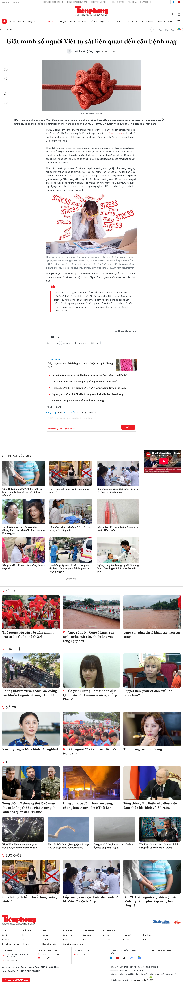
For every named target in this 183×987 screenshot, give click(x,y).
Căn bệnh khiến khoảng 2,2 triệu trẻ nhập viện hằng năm (69, 529)
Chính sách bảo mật (160, 951)
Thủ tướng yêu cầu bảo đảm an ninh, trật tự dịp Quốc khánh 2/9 (29, 634)
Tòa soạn (132, 2)
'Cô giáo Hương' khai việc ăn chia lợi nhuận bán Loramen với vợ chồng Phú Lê (90, 695)
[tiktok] (126, 958)
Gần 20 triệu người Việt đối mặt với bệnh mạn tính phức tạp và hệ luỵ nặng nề (22, 492)
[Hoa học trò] (177, 922)
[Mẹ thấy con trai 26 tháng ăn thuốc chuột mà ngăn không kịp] (126, 365)
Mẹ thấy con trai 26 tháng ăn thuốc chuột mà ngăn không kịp (80, 365)
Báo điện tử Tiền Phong (91, 11)
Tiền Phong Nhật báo (77, 2)
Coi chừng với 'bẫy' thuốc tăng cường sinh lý (69, 490)
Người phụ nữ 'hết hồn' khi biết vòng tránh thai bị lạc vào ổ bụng (87, 394)
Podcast (67, 930)
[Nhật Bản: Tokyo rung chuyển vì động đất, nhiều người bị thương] (23, 829)
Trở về (5, 101)
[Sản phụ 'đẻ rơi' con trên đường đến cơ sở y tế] (23, 550)
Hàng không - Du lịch (11, 944)
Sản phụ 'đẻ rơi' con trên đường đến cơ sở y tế (23, 567)
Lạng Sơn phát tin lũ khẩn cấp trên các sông (151, 634)
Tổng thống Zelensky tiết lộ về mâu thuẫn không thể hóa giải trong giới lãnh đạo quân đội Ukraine (29, 807)
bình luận (172, 29)
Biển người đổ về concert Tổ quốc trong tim (90, 751)
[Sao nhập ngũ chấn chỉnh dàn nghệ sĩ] (31, 729)
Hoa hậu (161, 21)
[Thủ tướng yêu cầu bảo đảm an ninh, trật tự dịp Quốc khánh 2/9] (31, 612)
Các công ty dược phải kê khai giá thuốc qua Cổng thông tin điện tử (89, 375)
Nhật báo (27, 930)
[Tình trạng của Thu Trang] (152, 729)
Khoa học (150, 21)
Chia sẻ (5, 78)
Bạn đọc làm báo (18, 979)
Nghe (5, 71)
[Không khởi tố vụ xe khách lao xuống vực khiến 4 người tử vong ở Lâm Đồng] (31, 670)
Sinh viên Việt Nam (99, 2)
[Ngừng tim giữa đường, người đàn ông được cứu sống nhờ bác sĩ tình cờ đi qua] (118, 550)
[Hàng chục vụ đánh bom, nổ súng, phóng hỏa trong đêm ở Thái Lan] (91, 783)
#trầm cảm (81, 342)
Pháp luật (82, 21)
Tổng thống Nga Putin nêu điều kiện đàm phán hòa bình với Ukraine (150, 805)
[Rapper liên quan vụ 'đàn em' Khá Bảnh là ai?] (152, 670)
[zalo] (132, 958)
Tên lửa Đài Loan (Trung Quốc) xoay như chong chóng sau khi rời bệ (68, 846)
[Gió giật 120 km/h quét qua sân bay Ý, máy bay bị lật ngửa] (114, 829)
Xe (113, 21)
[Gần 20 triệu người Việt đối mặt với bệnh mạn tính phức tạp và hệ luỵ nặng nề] (23, 473)
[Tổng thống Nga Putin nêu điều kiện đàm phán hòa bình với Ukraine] (152, 783)
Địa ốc (42, 21)
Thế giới (62, 21)
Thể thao (94, 21)
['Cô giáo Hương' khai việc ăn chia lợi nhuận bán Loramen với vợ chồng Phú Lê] (91, 670)
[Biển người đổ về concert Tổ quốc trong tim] (91, 729)
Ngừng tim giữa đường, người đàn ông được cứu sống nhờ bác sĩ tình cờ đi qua (118, 568)
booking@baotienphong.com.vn (54, 958)
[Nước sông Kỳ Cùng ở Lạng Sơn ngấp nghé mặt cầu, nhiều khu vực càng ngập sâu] (91, 612)
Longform (88, 930)
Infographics (110, 930)
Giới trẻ (72, 21)
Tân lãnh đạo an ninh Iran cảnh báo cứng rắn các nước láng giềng (159, 846)
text (160, 29)
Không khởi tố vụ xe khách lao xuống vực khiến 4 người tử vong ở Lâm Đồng (30, 693)
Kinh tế (21, 21)
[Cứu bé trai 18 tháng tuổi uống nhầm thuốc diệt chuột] (118, 511)
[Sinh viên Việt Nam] (161, 922)
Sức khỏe (52, 21)
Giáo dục (139, 21)
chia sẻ (154, 29)
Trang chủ (4, 21)
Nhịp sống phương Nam (73, 944)
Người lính (104, 21)
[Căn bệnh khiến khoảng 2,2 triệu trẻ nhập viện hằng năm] (70, 511)
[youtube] (179, 2)
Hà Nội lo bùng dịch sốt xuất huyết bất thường (78, 400)
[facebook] (174, 2)
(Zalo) (57, 954)
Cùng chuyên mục (17, 456)
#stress (67, 342)
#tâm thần (53, 342)
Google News (179, 29)
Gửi (128, 427)
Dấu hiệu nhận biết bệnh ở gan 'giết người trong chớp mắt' (84, 381)
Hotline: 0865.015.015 (53, 2)
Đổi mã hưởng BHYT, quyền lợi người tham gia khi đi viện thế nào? (89, 387)
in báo (166, 29)
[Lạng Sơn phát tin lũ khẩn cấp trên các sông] (152, 612)
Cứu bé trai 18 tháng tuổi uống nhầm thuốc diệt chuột (117, 529)
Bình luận (5, 93)
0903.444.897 (83, 954)
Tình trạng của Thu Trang (142, 749)
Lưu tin (5, 86)
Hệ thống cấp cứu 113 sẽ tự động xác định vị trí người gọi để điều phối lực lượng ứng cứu (69, 568)
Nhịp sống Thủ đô (49, 944)
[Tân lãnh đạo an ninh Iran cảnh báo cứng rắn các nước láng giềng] (160, 829)
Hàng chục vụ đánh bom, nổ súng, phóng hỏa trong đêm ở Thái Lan (88, 805)
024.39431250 (11, 960)
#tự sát (95, 342)
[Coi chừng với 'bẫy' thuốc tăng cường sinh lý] (70, 473)
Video (170, 21)
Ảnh (44, 930)
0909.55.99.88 (47, 954)
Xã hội (12, 21)
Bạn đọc (146, 939)
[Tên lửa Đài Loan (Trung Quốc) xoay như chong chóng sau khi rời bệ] (68, 829)
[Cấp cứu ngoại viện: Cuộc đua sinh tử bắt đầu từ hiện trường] (118, 473)
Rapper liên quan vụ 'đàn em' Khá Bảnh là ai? (147, 693)
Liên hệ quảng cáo (48, 951)
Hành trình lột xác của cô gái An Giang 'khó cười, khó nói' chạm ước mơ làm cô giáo (23, 530)
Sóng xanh (32, 21)
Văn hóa (120, 21)
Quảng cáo (145, 2)
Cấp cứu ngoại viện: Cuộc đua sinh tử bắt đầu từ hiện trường (117, 490)
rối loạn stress (114, 133)
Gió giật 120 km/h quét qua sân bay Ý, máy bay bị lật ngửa (114, 846)
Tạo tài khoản (68, 412)
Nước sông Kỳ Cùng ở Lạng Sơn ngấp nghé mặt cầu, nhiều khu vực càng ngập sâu (88, 636)
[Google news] (140, 958)
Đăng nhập (51, 412)
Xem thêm (178, 21)
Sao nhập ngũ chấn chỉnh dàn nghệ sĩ (30, 749)
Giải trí (130, 21)
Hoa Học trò (118, 2)
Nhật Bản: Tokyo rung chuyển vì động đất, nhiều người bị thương (20, 846)
